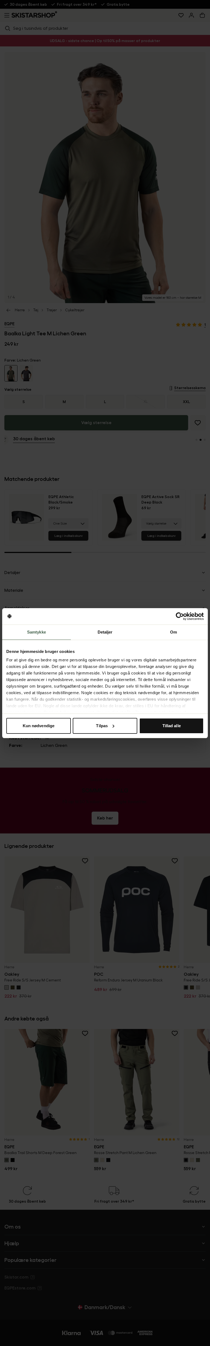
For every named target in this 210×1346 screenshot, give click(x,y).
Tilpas (102, 725)
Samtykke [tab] (36, 632)
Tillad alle (171, 725)
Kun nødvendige (38, 725)
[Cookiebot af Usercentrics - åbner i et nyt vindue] (180, 616)
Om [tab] (173, 632)
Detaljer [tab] (105, 632)
